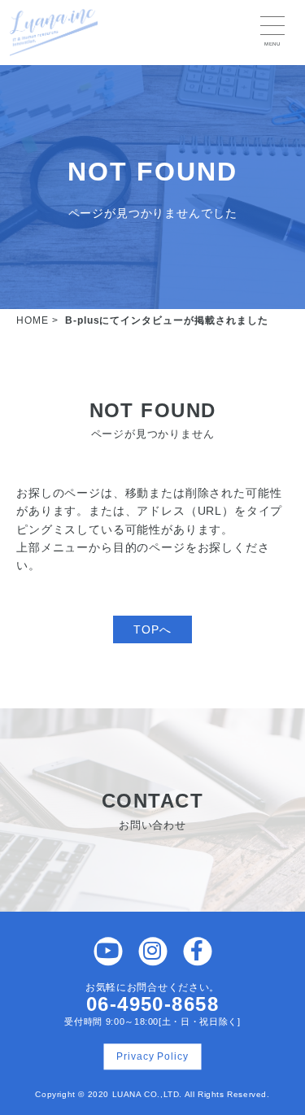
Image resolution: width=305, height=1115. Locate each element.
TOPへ (152, 629)
